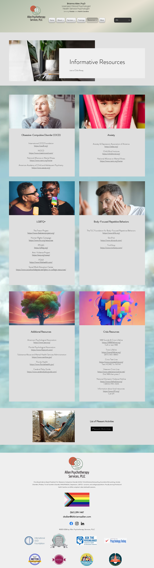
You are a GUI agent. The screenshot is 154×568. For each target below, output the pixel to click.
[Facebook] (71, 523)
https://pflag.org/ (41, 247)
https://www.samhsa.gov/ (42, 357)
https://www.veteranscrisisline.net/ (111, 371)
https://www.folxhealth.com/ (41, 262)
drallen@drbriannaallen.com (77, 516)
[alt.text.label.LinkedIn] (82, 523)
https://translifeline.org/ (111, 352)
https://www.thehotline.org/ (111, 381)
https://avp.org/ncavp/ (41, 255)
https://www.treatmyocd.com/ (41, 153)
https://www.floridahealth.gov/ (42, 364)
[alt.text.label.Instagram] (77, 523)
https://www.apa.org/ (41, 342)
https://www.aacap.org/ (41, 167)
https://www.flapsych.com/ (42, 349)
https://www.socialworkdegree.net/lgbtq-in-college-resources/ (41, 269)
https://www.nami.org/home (41, 160)
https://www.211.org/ (111, 391)
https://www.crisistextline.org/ (111, 361)
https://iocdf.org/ (41, 145)
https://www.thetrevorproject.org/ (41, 232)
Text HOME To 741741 (111, 364)
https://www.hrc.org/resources (41, 240)
